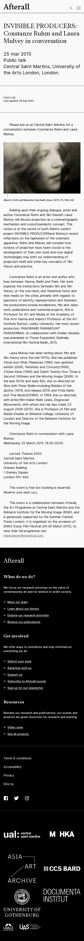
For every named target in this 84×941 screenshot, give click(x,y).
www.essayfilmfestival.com (23, 536)
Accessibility (12, 767)
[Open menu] (78, 8)
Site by (9, 784)
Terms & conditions (17, 758)
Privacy (9, 775)
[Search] (71, 8)
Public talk (10, 97)
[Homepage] (17, 6)
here (34, 492)
